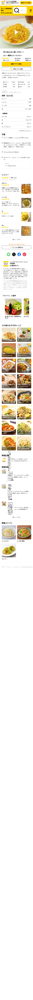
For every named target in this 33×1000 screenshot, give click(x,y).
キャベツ (4, 98)
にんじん (4, 102)
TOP (3, 567)
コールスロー (16, 567)
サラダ (8, 567)
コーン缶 (4, 105)
